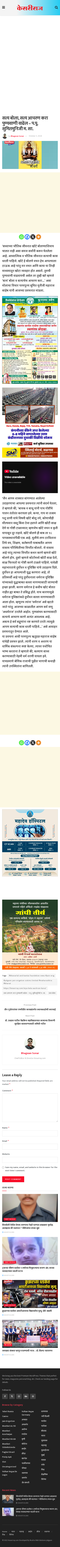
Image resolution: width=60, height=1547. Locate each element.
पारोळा (44, 1426)
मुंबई (43, 1455)
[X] (32, 236)
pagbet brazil (8, 1452)
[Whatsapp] (21, 236)
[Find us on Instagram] (19, 1396)
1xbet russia (10, 1219)
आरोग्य (24, 1429)
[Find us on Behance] (26, 1396)
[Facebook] (27, 236)
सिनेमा (43, 1479)
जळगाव (25, 1473)
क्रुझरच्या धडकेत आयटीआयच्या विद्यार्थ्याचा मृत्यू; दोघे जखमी (27, 1311)
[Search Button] (56, 7)
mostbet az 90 (9, 1426)
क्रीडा (24, 1453)
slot (4, 1461)
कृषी (23, 1439)
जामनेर (24, 1477)
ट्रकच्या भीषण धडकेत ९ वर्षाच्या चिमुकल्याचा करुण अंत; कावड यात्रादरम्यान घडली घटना (28, 1269)
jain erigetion (8, 1421)
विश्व (42, 1469)
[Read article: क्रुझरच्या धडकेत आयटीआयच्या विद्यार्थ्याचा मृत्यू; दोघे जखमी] (30, 1294)
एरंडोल (24, 1434)
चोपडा (24, 1468)
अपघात (24, 1419)
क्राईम (24, 1448)
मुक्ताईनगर (45, 1450)
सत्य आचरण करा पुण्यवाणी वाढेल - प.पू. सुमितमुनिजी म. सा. (24, 993)
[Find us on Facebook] (5, 1396)
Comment (7, 1090)
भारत (43, 1435)
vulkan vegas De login (9, 1473)
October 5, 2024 (35, 136)
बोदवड (43, 1430)
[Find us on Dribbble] (33, 1396)
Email (5, 1141)
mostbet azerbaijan (7, 1432)
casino (5, 1416)
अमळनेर (25, 1424)
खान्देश (24, 1458)
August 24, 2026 (8, 1232)
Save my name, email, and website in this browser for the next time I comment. (31, 1169)
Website (6, 1154)
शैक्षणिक (44, 1474)
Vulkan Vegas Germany (28, 1413)
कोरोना (24, 1444)
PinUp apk (7, 1457)
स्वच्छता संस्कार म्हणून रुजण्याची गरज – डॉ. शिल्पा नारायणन (27, 1351)
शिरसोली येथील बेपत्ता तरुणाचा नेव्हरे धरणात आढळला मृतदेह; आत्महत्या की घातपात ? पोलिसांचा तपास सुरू (27, 1226)
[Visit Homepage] (30, 8)
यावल (43, 1460)
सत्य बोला (52, 993)
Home (4, 1531)
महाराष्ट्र (44, 1445)
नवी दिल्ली (45, 1416)
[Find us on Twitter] (12, 1396)
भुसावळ (44, 1440)
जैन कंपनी (8, 1345)
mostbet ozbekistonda (8, 1445)
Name (5, 1127)
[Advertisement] (30, 49)
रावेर (43, 1464)
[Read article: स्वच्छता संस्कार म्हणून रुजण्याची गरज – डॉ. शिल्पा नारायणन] (30, 1334)
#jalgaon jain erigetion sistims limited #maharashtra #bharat (28, 982)
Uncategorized (9, 1466)
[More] (38, 236)
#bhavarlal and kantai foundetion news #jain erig (31, 975)
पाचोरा (43, 1421)
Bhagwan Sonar (17, 136)
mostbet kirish (9, 1439)
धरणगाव (44, 1411)
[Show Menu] (3, 7)
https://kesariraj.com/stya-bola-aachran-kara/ (25, 988)
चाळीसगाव (26, 1463)
